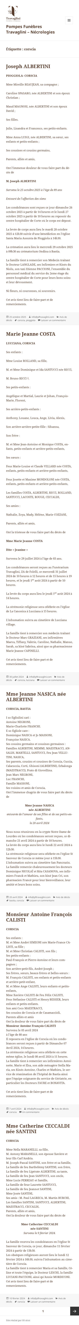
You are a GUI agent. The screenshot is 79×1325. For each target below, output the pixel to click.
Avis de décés (63, 897)
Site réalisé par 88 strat (18, 1320)
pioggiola (30, 320)
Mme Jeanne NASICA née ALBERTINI (36, 697)
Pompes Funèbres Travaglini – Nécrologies (30, 29)
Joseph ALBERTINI (28, 66)
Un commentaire (31, 1112)
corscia (21, 320)
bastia (12, 900)
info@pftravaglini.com (43, 316)
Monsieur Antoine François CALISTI (39, 917)
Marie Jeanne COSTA (30, 334)
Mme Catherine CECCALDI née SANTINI (38, 1129)
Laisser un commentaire (53, 320)
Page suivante (74, 1311)
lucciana (30, 680)
